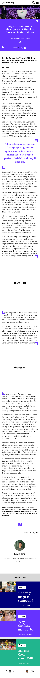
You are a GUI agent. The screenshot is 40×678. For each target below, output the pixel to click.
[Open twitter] (14, 671)
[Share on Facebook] (19, 48)
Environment (29, 634)
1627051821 (20, 283)
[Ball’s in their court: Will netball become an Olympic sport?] (8, 644)
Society (28, 605)
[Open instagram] (10, 671)
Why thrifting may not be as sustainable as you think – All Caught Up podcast (25, 626)
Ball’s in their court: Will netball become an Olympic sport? (25, 654)
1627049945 (20, 367)
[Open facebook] (6, 671)
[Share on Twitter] (22, 48)
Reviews (27, 38)
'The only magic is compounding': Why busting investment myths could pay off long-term (25, 597)
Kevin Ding (15, 38)
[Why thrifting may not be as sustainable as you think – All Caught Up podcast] (8, 615)
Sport (27, 663)
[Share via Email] (25, 48)
